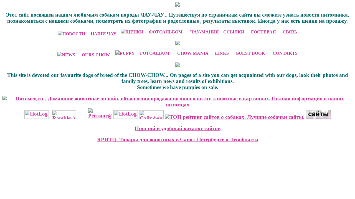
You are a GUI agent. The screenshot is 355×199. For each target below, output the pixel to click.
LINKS (222, 53)
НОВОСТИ (73, 34)
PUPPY (127, 53)
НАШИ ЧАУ (103, 34)
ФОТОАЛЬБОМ (165, 32)
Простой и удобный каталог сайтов (177, 128)
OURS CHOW (96, 55)
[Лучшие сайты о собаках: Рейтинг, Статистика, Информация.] (235, 117)
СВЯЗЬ (290, 32)
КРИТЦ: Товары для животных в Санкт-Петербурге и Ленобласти (177, 139)
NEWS (68, 55)
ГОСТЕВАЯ (263, 32)
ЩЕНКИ (134, 32)
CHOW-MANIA (192, 53)
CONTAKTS (285, 53)
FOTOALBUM (154, 53)
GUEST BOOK (250, 53)
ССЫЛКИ (233, 32)
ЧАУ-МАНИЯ (204, 32)
